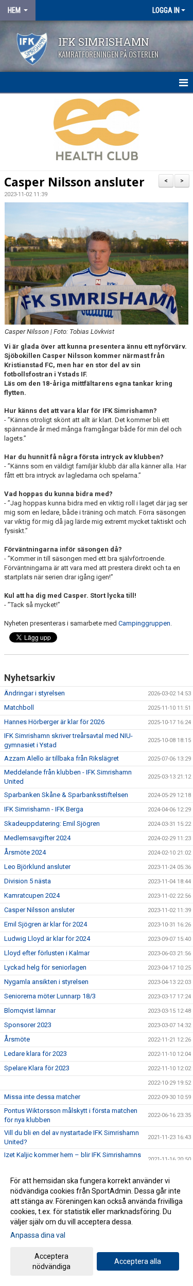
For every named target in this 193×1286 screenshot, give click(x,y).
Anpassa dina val (37, 1235)
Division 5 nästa (27, 881)
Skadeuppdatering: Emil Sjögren (52, 823)
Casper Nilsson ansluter (74, 182)
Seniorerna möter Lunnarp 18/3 (50, 996)
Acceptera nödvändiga (51, 1261)
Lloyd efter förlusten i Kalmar (47, 953)
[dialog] (96, 1223)
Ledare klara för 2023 (35, 1053)
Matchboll (19, 707)
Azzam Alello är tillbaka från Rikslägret (61, 758)
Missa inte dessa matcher (42, 1097)
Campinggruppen (144, 623)
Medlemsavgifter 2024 (37, 838)
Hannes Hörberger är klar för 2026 (54, 722)
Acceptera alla (137, 1261)
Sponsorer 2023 (27, 1025)
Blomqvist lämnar (30, 1010)
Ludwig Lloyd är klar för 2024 (47, 938)
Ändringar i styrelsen (34, 693)
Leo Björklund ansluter (37, 867)
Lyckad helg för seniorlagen (45, 967)
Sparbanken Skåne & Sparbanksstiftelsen (66, 795)
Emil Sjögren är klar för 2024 (45, 924)
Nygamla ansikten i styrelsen (46, 982)
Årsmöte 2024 (25, 852)
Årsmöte (17, 1039)
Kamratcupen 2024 (32, 895)
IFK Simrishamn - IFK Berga (43, 809)
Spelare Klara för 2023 (36, 1068)
